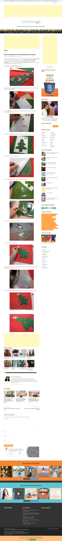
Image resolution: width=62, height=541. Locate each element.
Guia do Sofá (44, 261)
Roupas (43, 143)
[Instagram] (56, 2)
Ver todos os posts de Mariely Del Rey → (17, 384)
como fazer (34, 134)
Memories (43, 266)
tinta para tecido (55, 228)
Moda (16, 32)
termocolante (33, 372)
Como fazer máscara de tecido (51, 167)
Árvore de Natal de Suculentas (30, 358)
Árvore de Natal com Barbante (14, 368)
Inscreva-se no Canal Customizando (47, 242)
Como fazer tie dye (49, 192)
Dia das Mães (44, 254)
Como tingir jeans (49, 182)
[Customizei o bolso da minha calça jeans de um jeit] (18, 493)
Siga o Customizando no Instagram (31, 485)
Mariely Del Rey (11, 56)
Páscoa (43, 226)
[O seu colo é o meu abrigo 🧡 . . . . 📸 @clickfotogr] (18, 471)
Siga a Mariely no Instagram (31, 463)
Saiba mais (27, 539)
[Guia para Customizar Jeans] (49, 96)
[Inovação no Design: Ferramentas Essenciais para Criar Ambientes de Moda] (33, 397)
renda (49, 226)
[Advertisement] (33, 11)
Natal (21, 58)
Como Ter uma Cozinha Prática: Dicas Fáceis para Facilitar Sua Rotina (21, 399)
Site (4, 440)
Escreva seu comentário (18, 56)
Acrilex (43, 214)
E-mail (5, 436)
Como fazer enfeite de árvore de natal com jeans (23, 368)
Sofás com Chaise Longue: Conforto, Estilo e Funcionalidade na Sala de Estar (9, 400)
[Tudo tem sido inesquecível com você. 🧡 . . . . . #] (43, 471)
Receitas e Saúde (44, 267)
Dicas (47, 221)
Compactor (53, 218)
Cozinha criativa (53, 134)
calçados (45, 215)
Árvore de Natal (13, 372)
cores (46, 219)
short (54, 226)
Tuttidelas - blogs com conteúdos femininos (19, 531)
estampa (52, 221)
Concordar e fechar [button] (33, 539)
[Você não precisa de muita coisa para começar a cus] (55, 493)
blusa (53, 214)
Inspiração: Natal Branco (22, 357)
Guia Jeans (52, 32)
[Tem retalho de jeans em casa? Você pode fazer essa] (6, 493)
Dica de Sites (52, 137)
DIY (49, 221)
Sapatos (51, 143)
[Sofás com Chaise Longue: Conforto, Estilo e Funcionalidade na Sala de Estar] (9, 397)
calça (42, 215)
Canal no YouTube (45, 32)
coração (43, 219)
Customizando (10, 32)
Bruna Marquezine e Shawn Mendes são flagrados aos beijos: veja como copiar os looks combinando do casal (31, 514)
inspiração (53, 222)
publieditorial (55, 225)
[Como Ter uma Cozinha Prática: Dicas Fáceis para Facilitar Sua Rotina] (21, 397)
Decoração (22, 32)
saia (51, 226)
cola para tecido (44, 218)
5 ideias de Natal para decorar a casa (7, 368)
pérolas (46, 226)
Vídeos (52, 229)
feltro (47, 222)
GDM (43, 259)
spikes (43, 228)
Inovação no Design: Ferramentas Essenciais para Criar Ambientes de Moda (33, 399)
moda (43, 225)
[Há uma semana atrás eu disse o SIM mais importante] (55, 471)
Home (5, 32)
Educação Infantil (45, 256)
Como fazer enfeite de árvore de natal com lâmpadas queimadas (30, 369)
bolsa (56, 214)
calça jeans (49, 215)
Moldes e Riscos (44, 142)
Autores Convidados (48, 214)
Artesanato (28, 32)
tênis (42, 229)
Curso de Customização (36, 32)
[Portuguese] (5, 50)
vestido (48, 229)
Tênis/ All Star (44, 145)
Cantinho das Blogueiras (46, 251)
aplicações (8, 372)
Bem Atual (43, 249)
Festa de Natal (44, 257)
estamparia (43, 222)
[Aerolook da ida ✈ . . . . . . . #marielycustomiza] (31, 471)
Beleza (43, 134)
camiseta (54, 215)
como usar (49, 218)
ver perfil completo (53, 120)
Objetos (51, 142)
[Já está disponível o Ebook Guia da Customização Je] (31, 493)
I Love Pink (44, 262)
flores (50, 222)
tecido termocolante (27, 372)
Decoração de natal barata (14, 358)
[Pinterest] (53, 2)
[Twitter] (57, 2)
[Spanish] (7, 50)
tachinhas (46, 228)
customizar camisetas (51, 219)
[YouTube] (55, 2)
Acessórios (44, 132)
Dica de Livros (44, 137)
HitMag (57, 528)
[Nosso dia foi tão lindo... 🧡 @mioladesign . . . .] (6, 471)
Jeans (43, 140)
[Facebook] (52, 2)
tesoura (50, 228)
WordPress (52, 528)
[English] (4, 50)
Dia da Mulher (52, 135)
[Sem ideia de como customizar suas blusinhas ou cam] (43, 493)
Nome (5, 431)
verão (45, 229)
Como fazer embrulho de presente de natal (7, 358)
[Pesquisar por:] (49, 126)
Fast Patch (12, 62)
